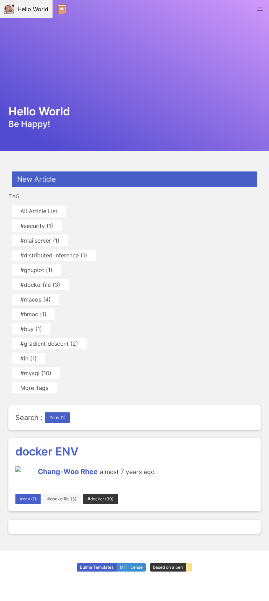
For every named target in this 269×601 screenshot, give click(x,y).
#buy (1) (31, 328)
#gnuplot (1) (36, 270)
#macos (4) (35, 299)
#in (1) (28, 358)
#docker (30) (100, 498)
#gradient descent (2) (49, 343)
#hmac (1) (33, 314)
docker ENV (46, 451)
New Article (36, 179)
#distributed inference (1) (53, 255)
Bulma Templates (96, 567)
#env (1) (57, 417)
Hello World (31, 9)
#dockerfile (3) (40, 284)
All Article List (38, 211)
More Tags (34, 387)
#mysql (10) (35, 373)
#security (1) (36, 225)
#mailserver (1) (40, 240)
